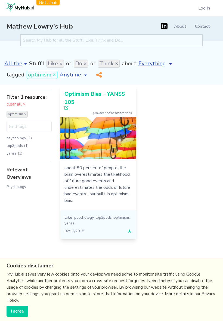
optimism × (42, 74)
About (180, 26)
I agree (17, 311)
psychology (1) (19, 138)
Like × (55, 63)
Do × (81, 63)
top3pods (103, 217)
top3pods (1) (18, 145)
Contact (202, 26)
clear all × (16, 104)
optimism (121, 217)
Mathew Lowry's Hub (40, 26)
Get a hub (48, 2)
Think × (108, 63)
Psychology (16, 186)
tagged (15, 74)
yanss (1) (14, 153)
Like (68, 217)
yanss (69, 223)
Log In (204, 8)
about (129, 63)
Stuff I (36, 63)
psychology (84, 217)
